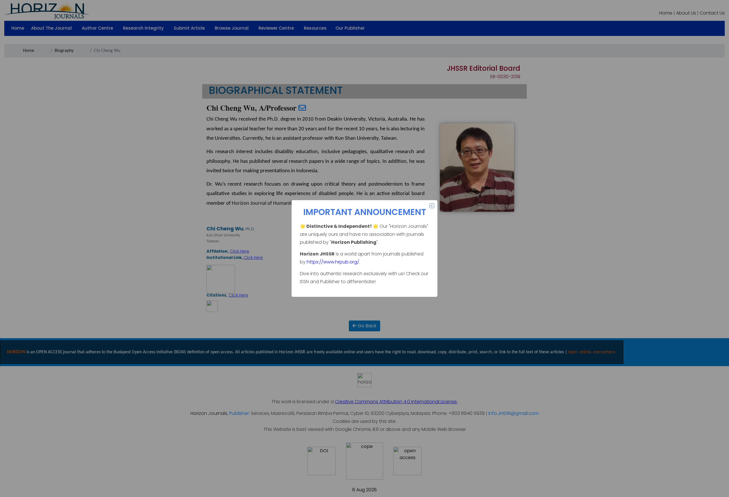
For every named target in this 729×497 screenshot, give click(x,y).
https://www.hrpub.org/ (333, 262)
